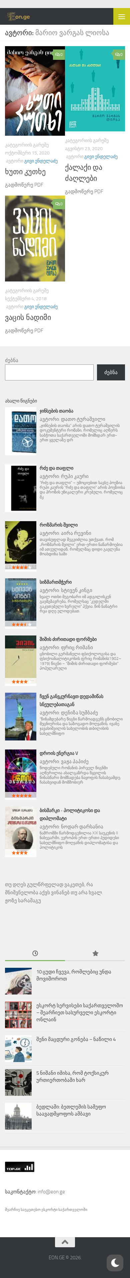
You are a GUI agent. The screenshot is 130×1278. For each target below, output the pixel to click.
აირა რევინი (76, 533)
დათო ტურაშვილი (83, 419)
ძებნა (11, 360)
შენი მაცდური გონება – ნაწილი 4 (76, 1039)
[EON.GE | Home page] (23, 16)
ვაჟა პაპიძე (75, 762)
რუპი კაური (75, 476)
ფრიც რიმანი (77, 648)
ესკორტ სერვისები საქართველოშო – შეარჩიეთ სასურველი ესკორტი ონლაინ (79, 1013)
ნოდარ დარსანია (82, 827)
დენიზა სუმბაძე (79, 713)
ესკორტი (49, 1209)
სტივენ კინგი (76, 590)
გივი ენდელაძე (41, 161)
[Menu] (121, 16)
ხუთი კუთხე (25, 171)
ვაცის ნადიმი (28, 317)
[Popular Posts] (95, 954)
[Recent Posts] (35, 954)
